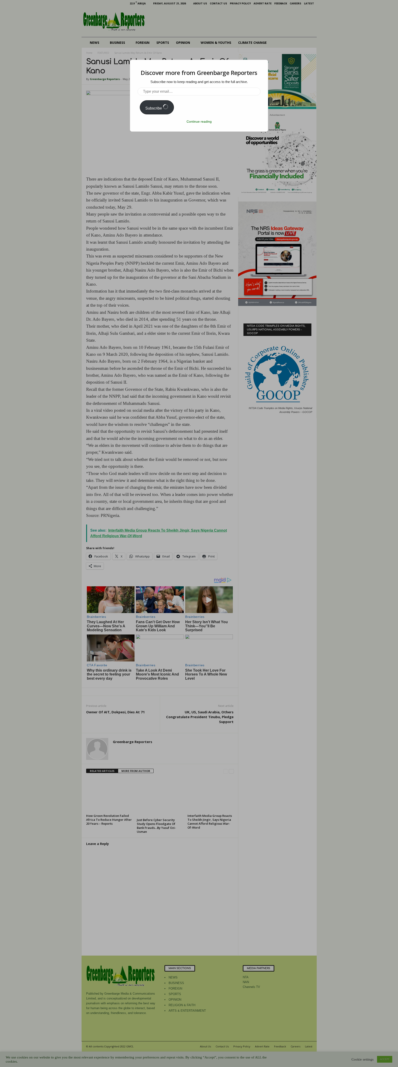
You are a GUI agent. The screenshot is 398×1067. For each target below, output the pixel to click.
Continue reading (199, 121)
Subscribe (154, 108)
